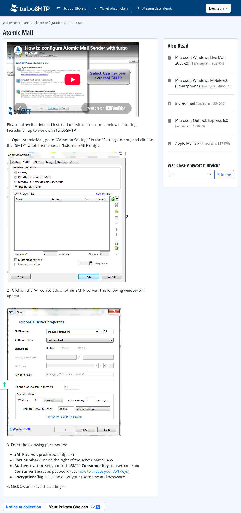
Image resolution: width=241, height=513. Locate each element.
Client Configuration (48, 23)
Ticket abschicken (113, 8)
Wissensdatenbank (156, 8)
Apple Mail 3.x (187, 143)
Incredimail (185, 103)
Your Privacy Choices (68, 507)
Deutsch (217, 8)
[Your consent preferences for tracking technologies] (4, 384)
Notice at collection (23, 507)
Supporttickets (74, 8)
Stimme (224, 174)
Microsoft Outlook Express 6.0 (201, 120)
